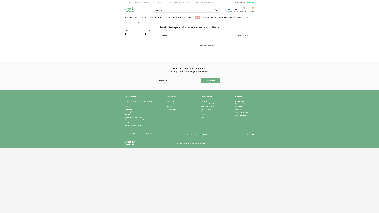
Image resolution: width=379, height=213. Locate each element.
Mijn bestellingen (172, 104)
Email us (148, 134)
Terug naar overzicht (131, 23)
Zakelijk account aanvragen (133, 125)
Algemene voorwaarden (132, 104)
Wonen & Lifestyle (178, 17)
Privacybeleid (128, 109)
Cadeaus (190, 17)
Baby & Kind (129, 17)
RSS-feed (202, 143)
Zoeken (216, 10)
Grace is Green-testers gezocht (134, 117)
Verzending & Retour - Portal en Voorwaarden (138, 101)
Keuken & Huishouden (162, 17)
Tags (139, 23)
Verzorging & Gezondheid (144, 17)
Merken (213, 17)
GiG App (127, 122)
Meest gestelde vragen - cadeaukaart (135, 120)
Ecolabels (205, 17)
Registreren (170, 101)
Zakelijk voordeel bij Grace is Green (230, 17)
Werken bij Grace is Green (132, 112)
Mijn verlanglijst (171, 109)
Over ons (127, 114)
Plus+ (197, 143)
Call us (132, 134)
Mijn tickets (170, 106)
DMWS (193, 143)
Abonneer (211, 80)
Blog (246, 17)
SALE (197, 17)
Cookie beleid (129, 106)
